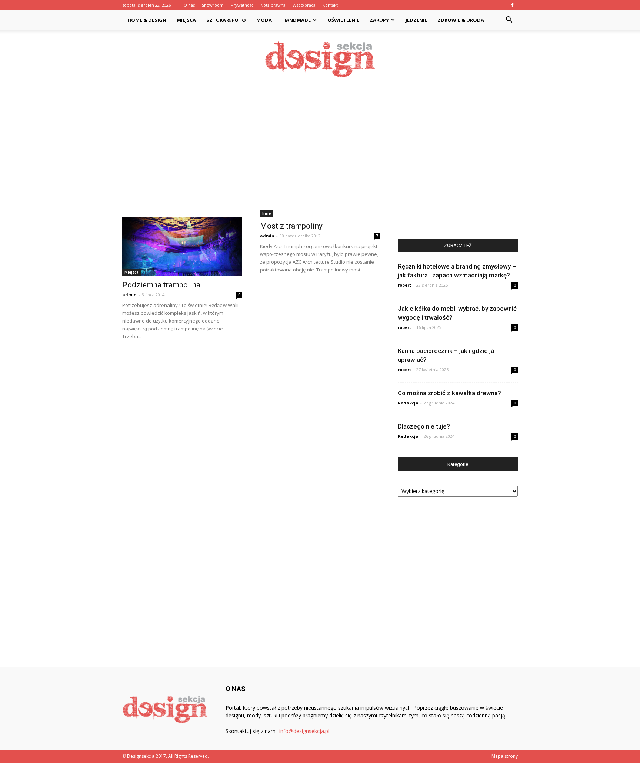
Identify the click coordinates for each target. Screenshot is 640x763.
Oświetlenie (343, 20)
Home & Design (146, 20)
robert (404, 285)
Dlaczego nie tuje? (424, 426)
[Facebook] (512, 5)
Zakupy (379, 20)
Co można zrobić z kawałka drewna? (449, 393)
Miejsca (186, 20)
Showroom (213, 5)
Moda (264, 20)
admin (129, 294)
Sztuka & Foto (226, 20)
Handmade (296, 20)
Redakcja (408, 403)
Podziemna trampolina (161, 284)
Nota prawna (273, 5)
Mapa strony (504, 756)
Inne (266, 213)
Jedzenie (416, 20)
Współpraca (304, 5)
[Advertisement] (320, 144)
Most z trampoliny (291, 225)
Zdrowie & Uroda (460, 20)
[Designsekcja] (320, 59)
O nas (189, 5)
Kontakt (330, 5)
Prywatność (242, 5)
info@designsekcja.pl (304, 730)
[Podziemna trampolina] (182, 246)
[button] (509, 20)
